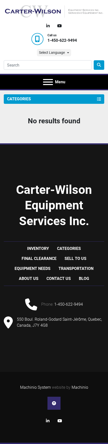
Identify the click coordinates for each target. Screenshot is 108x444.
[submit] (99, 65)
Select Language (52, 53)
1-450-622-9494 (62, 40)
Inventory (38, 248)
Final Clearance (39, 258)
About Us (28, 278)
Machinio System (35, 387)
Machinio (80, 387)
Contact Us (58, 278)
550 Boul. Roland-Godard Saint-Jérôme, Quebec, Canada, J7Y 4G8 (59, 322)
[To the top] (54, 403)
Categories (69, 248)
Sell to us (75, 258)
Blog (84, 278)
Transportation (76, 268)
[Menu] (48, 82)
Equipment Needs (32, 268)
